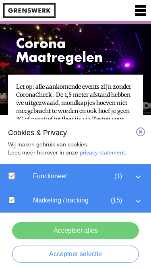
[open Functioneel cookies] (138, 177)
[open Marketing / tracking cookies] (138, 201)
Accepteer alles (76, 230)
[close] (140, 131)
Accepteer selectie (75, 253)
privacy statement (102, 152)
